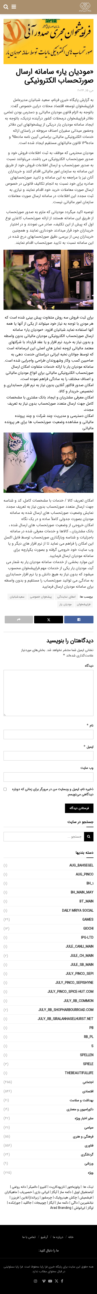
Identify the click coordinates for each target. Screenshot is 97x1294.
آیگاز (54, 1192)
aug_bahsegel (81, 865)
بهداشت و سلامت (81, 1100)
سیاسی (88, 1127)
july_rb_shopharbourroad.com (65, 1010)
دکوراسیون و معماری (80, 1109)
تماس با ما (29, 1237)
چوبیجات (40, 1202)
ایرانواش (79, 1208)
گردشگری (87, 1154)
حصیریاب (26, 1192)
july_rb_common (78, 1001)
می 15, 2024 (85, 90)
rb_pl (88, 1037)
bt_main (86, 901)
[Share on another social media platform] (19, 619)
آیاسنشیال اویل (83, 1192)
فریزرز (15, 1197)
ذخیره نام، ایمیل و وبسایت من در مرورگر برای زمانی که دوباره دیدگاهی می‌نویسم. (52, 792)
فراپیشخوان (83, 604)
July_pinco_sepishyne (74, 982)
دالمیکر (32, 1186)
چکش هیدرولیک (66, 1197)
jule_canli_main (79, 946)
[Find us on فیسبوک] (62, 1281)
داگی (74, 1202)
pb (91, 1028)
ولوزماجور (73, 1186)
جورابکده (14, 1202)
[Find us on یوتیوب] (50, 1281)
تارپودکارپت (57, 1186)
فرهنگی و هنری (83, 1136)
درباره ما (58, 1237)
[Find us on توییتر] (56, 1281)
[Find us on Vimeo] (44, 1281)
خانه (70, 1237)
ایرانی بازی (42, 1192)
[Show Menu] (14, 7)
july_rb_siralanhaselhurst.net (65, 1019)
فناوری (89, 1145)
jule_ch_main (81, 955)
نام (89, 725)
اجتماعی (88, 1082)
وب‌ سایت (87, 767)
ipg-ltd (87, 937)
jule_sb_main (81, 964)
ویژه (90, 1172)
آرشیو (44, 1237)
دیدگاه (89, 665)
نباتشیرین (86, 1202)
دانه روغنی (19, 1186)
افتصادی (87, 1091)
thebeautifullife (79, 1073)
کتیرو (43, 1186)
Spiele (88, 1064)
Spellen (86, 1055)
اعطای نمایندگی (66, 597)
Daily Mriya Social (77, 910)
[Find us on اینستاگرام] (35, 1281)
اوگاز (90, 1208)
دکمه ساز (65, 1192)
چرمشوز (46, 1197)
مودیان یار (66, 604)
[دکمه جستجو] (6, 7)
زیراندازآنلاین (30, 1197)
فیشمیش (86, 1197)
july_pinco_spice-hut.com (70, 991)
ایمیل (88, 746)
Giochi (88, 928)
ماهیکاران (11, 1192)
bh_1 (90, 883)
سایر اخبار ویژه (84, 1118)
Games (87, 919)
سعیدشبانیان (17, 597)
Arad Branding (60, 1208)
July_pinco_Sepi (79, 973)
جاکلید (27, 1202)
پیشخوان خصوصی (41, 597)
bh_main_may (82, 892)
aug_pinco (84, 874)
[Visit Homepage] (85, 7)
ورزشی (89, 1163)
